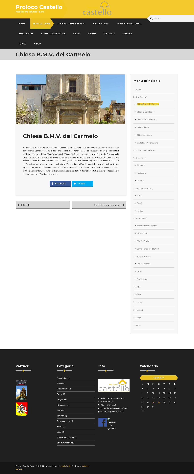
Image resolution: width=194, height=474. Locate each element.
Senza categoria (63, 421)
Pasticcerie (141, 173)
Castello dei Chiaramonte (147, 143)
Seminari (127, 33)
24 (153, 402)
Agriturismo (142, 279)
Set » (143, 410)
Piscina (140, 211)
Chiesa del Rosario (144, 135)
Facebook (60, 183)
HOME (21, 23)
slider (59, 432)
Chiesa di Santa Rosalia (146, 119)
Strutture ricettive (53, 33)
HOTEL (25, 204)
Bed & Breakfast (143, 263)
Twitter (81, 183)
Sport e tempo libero (128, 23)
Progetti (109, 33)
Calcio (139, 195)
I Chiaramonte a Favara (71, 23)
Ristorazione (101, 23)
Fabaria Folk (142, 233)
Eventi (92, 33)
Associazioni (25, 33)
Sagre (76, 33)
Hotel (139, 271)
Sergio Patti (65, 466)
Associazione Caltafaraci (147, 225)
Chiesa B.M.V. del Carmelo (148, 104)
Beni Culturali (41, 23)
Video (37, 43)
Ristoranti (141, 165)
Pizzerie (140, 180)
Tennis (139, 203)
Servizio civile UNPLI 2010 (148, 249)
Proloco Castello (39, 7)
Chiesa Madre (143, 127)
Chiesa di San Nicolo (145, 112)
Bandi (59, 383)
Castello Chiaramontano (107, 204)
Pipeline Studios (143, 241)
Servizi (22, 43)
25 (159, 402)
